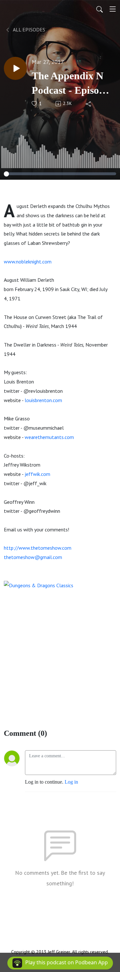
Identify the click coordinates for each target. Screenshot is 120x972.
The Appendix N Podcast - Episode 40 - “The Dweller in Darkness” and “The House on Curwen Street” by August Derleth (70, 84)
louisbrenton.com (43, 400)
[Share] (88, 103)
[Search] (99, 9)
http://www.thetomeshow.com (37, 548)
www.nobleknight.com (28, 261)
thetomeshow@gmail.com (33, 557)
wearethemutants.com (49, 437)
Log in (71, 782)
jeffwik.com (37, 474)
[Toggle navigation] (112, 9)
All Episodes (28, 29)
